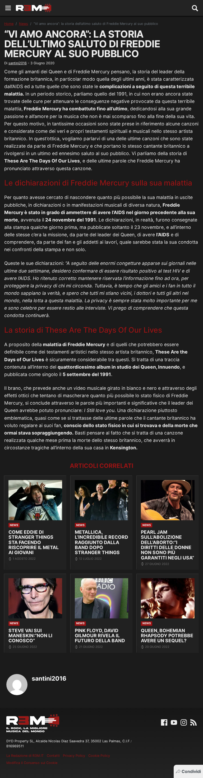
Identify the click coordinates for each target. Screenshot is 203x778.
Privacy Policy (74, 756)
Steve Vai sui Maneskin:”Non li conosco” (30, 635)
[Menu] (8, 8)
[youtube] (174, 722)
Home (8, 24)
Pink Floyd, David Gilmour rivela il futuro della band (100, 635)
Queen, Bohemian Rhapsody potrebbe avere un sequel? (167, 635)
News (23, 24)
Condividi (191, 771)
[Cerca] (195, 8)
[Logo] (33, 8)
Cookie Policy (99, 756)
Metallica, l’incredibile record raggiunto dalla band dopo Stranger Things (101, 542)
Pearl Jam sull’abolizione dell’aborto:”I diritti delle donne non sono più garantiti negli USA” (167, 545)
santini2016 (17, 63)
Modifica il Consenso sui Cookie (31, 763)
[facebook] (164, 722)
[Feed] (193, 722)
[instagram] (184, 722)
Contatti (53, 756)
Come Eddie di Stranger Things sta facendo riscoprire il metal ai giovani (33, 542)
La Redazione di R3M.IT (25, 756)
